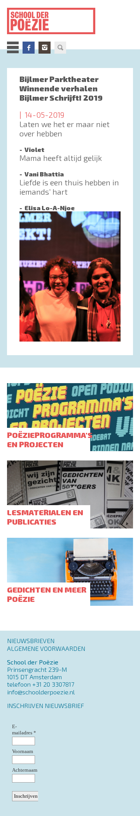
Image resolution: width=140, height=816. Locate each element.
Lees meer (70, 136)
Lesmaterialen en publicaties (45, 516)
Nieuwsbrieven (30, 640)
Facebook (29, 47)
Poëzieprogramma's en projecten (50, 439)
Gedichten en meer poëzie (46, 594)
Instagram (44, 47)
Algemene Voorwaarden (46, 648)
